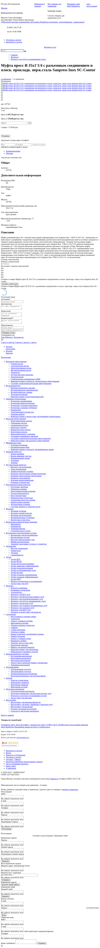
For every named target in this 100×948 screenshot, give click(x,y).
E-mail (3, 801)
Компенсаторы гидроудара (22, 498)
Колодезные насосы (19, 432)
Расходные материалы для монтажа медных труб (31, 693)
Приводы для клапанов (20, 478)
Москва (4, 8)
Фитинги (10, 586)
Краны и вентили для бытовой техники (27, 634)
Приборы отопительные (16, 399)
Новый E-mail (6, 889)
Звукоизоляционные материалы (24, 674)
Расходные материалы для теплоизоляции (28, 676)
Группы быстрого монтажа (22, 375)
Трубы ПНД (16, 579)
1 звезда (33, 342)
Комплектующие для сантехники (24, 649)
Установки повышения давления (24, 436)
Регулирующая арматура (16, 465)
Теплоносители (17, 377)
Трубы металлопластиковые (22, 564)
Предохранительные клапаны (23, 491)
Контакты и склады (14, 42)
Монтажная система (19, 687)
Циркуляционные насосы (21, 421)
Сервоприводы (17, 555)
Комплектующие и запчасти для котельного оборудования (35, 381)
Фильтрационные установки (23, 518)
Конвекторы (16, 410)
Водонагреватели (13, 386)
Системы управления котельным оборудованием (31, 383)
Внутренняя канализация (21, 656)
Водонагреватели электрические (24, 390)
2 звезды (26, 342)
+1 (30, 123)
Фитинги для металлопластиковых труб (27, 597)
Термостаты (16, 551)
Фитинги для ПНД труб (21, 610)
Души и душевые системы (22, 621)
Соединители (16, 592)
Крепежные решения (19, 685)
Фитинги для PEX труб (20, 595)
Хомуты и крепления (19, 680)
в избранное (6, 79)
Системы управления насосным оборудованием (31, 438)
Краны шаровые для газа (21, 456)
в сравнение (19, 79)
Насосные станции (18, 427)
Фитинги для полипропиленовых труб (27, 599)
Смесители (15, 619)
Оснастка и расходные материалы (25, 711)
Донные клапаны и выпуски (23, 625)
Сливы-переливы (18, 630)
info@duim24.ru (22, 738)
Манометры (16, 524)
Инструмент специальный (22, 707)
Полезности (19, 337)
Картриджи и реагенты (20, 520)
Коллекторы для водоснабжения (24, 535)
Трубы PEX (15, 559)
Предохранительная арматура (18, 485)
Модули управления (19, 548)
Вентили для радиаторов (21, 467)
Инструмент (11, 700)
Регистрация (6, 829)
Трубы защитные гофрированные (25, 566)
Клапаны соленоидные (20, 482)
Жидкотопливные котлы (21, 370)
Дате (3, 337)
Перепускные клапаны (20, 502)
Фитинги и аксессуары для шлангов (26, 612)
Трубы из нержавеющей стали (23, 570)
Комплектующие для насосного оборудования (30, 441)
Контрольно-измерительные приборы (21, 522)
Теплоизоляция (12, 667)
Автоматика (11, 546)
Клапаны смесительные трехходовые (26, 476)
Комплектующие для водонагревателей (27, 397)
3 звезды (18, 342)
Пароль (4, 815)
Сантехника (11, 614)
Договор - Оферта (13, 759)
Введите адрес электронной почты (15, 866)
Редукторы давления (19, 487)
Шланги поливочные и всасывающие (26, 581)
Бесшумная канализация (21, 658)
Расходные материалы (15, 689)
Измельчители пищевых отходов (24, 652)
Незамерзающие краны (20, 458)
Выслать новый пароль (10, 885)
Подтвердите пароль (9, 822)
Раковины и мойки (18, 641)
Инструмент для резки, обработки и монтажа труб (32, 704)
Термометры (16, 526)
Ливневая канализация (20, 665)
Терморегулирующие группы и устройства (28, 544)
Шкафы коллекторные (20, 542)
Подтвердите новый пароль (12, 854)
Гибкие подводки (18, 636)
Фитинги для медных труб (22, 603)
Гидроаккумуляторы (19, 445)
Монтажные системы (19, 623)
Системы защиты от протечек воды (25, 507)
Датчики (14, 553)
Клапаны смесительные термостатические (28, 474)
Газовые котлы (17, 364)
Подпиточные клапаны (20, 504)
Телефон (4, 808)
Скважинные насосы (19, 425)
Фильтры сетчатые (18, 511)
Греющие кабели (18, 414)
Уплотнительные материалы (22, 691)
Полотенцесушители (19, 645)
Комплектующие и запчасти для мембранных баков (32, 449)
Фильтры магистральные (21, 515)
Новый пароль (7, 847)
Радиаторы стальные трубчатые (24, 408)
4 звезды (11, 342)
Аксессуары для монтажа (21, 698)
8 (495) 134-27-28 (14, 27)
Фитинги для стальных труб (22, 608)
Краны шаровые (17, 454)
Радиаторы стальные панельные (24, 405)
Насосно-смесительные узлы (23, 540)
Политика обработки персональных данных (24, 762)
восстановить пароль (92, 908)
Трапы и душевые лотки (21, 638)
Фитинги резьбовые (19, 588)
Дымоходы (15, 372)
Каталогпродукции (10, 348)
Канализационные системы (17, 654)
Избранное (39, 5)
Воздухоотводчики (18, 496)
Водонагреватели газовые (21, 392)
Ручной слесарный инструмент (24, 709)
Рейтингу (9, 337)
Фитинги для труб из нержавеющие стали (28, 601)
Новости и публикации (15, 755)
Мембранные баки (13, 443)
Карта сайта (11, 766)
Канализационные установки (23, 434)
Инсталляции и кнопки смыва (23, 617)
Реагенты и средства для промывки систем (28, 696)
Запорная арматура (14, 452)
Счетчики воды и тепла (20, 531)
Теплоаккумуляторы (19, 394)
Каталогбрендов (9, 352)
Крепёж (9, 678)
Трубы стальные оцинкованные (24, 575)
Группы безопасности (20, 493)
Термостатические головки (22, 471)
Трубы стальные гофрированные (24, 577)
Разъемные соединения (20, 590)
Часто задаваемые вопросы (17, 764)
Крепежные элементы (20, 682)
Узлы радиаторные (18, 469)
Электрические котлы (20, 366)
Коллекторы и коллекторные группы (21, 533)
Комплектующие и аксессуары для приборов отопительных (35, 416)
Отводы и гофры (18, 632)
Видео (8, 753)
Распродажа (6, 357)
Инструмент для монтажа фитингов (26, 702)
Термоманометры (18, 529)
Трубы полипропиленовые (22, 568)
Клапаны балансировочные (22, 480)
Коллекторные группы (20, 537)
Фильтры (9, 509)
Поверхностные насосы (20, 430)
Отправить (6, 880)
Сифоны (14, 628)
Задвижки (15, 460)
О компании (11, 768)
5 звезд (4, 342)
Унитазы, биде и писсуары (22, 643)
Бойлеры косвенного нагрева (23, 388)
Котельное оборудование (16, 361)
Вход (4, 915)
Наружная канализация (20, 660)
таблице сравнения (70, 789)
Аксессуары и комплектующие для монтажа (29, 663)
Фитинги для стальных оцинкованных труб (29, 606)
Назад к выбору (7, 715)
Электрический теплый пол (22, 412)
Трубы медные (17, 573)
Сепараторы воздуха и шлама (23, 500)
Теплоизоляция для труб (21, 669)
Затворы (14, 463)
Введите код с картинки (11, 873)
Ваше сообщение (8, 943)
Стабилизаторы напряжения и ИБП (25, 379)
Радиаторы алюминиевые (21, 401)
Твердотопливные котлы (21, 368)
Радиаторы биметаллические (23, 403)
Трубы (8, 557)
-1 (2, 123)
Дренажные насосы (19, 423)
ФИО (3, 794)
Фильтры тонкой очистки (21, 513)
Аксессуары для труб (19, 584)
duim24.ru (54, 779)
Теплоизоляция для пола (21, 671)
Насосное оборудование (16, 419)
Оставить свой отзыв (10, 284)
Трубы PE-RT (16, 562)
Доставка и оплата (13, 40)
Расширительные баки (20, 447)
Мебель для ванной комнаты (23, 647)
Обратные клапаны (19, 489)
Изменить (5, 861)
